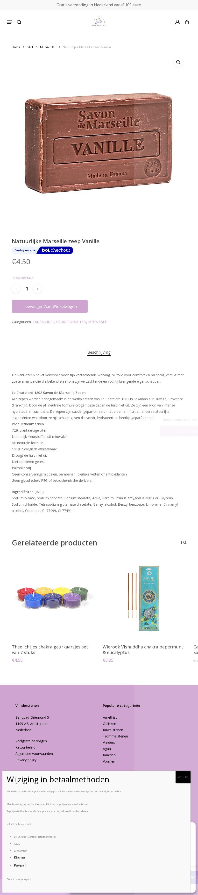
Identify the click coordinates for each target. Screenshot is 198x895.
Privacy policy (25, 759)
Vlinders (109, 742)
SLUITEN (183, 777)
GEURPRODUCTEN (71, 321)
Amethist (110, 717)
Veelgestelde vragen (31, 741)
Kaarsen (109, 755)
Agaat (107, 748)
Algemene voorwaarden (34, 753)
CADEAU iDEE (43, 321)
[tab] (99, 352)
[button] (9, 22)
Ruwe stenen (113, 730)
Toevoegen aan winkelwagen (50, 306)
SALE (30, 47)
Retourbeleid (25, 747)
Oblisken (109, 723)
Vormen (109, 761)
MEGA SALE (48, 47)
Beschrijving (99, 352)
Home (16, 47)
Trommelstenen (115, 736)
